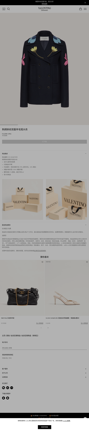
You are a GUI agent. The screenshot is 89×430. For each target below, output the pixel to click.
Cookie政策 (66, 421)
